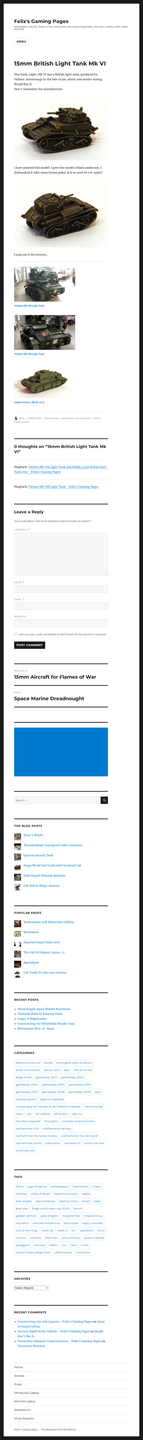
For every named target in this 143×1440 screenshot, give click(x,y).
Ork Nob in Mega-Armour (41, 885)
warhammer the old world (79, 1136)
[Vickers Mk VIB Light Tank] (63, 284)
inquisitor (22, 1223)
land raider (71, 1223)
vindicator (83, 1252)
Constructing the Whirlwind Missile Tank (46, 1023)
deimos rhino (68, 1201)
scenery (35, 1237)
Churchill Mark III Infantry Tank (40, 1014)
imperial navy (93, 1216)
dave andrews (45, 1201)
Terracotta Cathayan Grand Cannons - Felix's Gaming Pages (59, 1341)
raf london (61, 1114)
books (48, 1062)
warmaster (52, 1143)
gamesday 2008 (53, 1092)
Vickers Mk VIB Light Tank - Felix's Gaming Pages (63, 486)
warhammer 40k (27, 1128)
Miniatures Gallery (26, 1393)
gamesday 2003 (72, 1077)
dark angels (24, 1201)
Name (19, 582)
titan (73, 1245)
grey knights (49, 1216)
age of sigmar (37, 1186)
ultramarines (63, 1252)
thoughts (51, 1121)
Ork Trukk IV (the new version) (45, 972)
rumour (21, 1237)
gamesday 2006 (80, 1084)
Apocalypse (31, 962)
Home (18, 1367)
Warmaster (31, 932)
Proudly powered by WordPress (58, 1429)
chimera (21, 1194)
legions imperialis (52, 1099)
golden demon (26, 1216)
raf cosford (43, 1114)
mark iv (62, 1230)
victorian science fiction (78, 1121)
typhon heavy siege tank (33, 1252)
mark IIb (47, 1230)
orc (74, 1230)
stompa (39, 1245)
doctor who (52, 1070)
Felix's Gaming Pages (41, 21)
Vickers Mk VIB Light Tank (29, 305)
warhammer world (28, 1143)
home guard (21, 421)
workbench (67, 418)
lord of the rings (26, 1230)
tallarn (53, 1245)
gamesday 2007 (27, 1092)
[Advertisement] (62, 752)
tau (64, 1245)
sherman (51, 1237)
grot (98, 1092)
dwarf (86, 1201)
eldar (97, 1201)
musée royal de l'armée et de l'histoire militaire (48, 1106)
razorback (86, 1230)
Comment (22, 529)
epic (67, 1070)
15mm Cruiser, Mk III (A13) (29, 402)
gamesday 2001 (46, 1077)
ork (29, 1114)
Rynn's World (33, 835)
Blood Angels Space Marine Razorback (44, 1009)
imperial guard (26, 1099)
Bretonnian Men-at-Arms (36, 1028)
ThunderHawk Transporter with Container (53, 845)
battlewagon (60, 1186)
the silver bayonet (28, 1121)
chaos (97, 1186)
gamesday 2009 (79, 1092)
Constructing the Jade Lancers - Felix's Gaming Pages (55, 1321)
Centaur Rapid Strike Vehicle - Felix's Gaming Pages (54, 1331)
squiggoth (23, 1245)
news (19, 1114)
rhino (101, 1230)
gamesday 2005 (53, 1084)
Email (19, 599)
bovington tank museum (74, 1062)
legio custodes (92, 1223)
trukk (85, 1245)
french (77, 1208)
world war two (83, 418)
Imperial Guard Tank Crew (42, 942)
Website (20, 616)
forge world (23, 1077)
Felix (21, 418)
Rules (18, 1384)
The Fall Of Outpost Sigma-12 (44, 952)
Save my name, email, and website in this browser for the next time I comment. (62, 634)
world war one (94, 1143)
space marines (94, 1237)
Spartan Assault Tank (38, 855)
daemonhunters (66, 1194)
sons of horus (71, 1237)
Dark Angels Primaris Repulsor (45, 875)
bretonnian (81, 1186)
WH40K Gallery (24, 1401)
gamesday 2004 (27, 1084)
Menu (21, 41)
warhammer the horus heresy (36, 1136)
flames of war (52, 418)
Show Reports (24, 1418)
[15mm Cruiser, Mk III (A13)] (63, 380)
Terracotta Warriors (31, 1346)
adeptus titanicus (28, 1062)
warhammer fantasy (57, 1128)
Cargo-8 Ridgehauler (32, 1018)
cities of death (41, 1194)
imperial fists (71, 1216)
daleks (86, 1194)
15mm (97, 418)
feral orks (22, 1208)
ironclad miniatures (46, 1223)
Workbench (22, 1410)
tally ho (77, 1114)
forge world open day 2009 (50, 1208)
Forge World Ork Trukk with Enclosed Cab (52, 865)
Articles (19, 1375)
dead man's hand (28, 1070)
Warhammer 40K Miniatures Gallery (49, 922)
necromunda (93, 1106)
